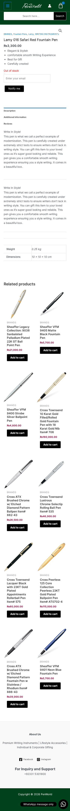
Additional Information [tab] (15, 117)
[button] (35, 22)
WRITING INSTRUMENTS (47, 34)
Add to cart (17, 357)
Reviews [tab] (8, 123)
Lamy (31, 34)
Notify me (14, 88)
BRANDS (8, 34)
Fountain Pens (20, 34)
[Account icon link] (49, 6)
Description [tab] (9, 110)
